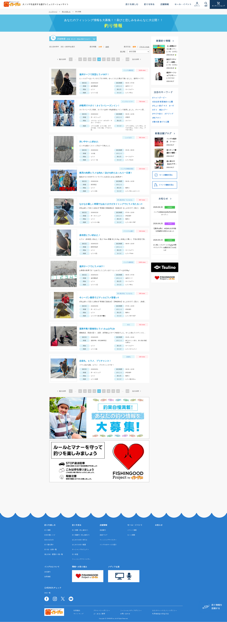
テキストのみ (144, 47)
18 (108, 59)
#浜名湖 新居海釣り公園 (162, 102)
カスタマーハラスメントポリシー (164, 610)
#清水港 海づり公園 (160, 122)
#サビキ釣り (157, 114)
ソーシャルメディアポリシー (131, 610)
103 (127, 59)
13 (85, 59)
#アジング (169, 114)
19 (113, 59)
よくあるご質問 (99, 614)
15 (94, 59)
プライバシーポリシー (102, 610)
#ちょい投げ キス (159, 106)
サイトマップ (78, 614)
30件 (107, 47)
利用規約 (77, 610)
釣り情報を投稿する (217, 607)
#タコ (154, 110)
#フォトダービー (159, 98)
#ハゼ (171, 106)
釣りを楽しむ (66, 12)
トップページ (53, 12)
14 (90, 59)
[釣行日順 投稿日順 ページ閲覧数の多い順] (138, 51)
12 (80, 59)
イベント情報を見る (166, 185)
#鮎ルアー (163, 110)
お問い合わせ (125, 614)
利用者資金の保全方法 (160, 614)
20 (118, 59)
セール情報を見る (165, 175)
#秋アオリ (156, 118)
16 (99, 59)
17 (104, 59)
